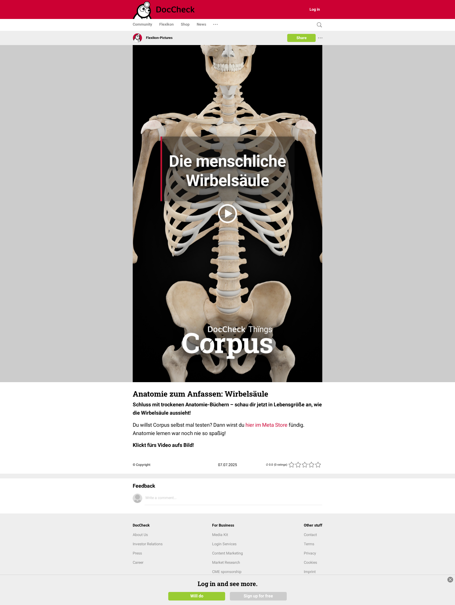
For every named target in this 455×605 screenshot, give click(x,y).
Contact (310, 534)
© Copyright (141, 465)
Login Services (224, 544)
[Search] (318, 25)
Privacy (310, 553)
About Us (140, 534)
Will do (196, 596)
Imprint (310, 571)
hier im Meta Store (266, 425)
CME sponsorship (226, 571)
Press (137, 553)
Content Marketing (227, 553)
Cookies (310, 562)
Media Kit (220, 534)
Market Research (226, 562)
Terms (309, 544)
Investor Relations (148, 544)
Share (301, 38)
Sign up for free (258, 596)
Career (138, 562)
